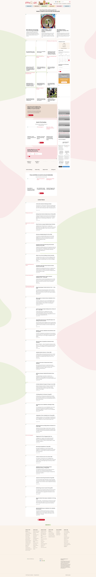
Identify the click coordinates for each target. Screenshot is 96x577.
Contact (60, 3)
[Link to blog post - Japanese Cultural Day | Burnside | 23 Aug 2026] (30, 481)
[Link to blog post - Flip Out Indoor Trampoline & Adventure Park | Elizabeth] (30, 344)
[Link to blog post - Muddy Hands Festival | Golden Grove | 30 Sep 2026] (30, 217)
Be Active (34, 533)
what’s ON (67, 6)
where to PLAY (44, 6)
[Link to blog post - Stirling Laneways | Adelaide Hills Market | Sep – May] (30, 376)
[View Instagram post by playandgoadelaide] (63, 149)
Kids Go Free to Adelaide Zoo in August (41, 52)
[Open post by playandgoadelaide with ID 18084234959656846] (61, 158)
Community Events (67, 532)
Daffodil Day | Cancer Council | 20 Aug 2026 (44, 487)
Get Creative (35, 539)
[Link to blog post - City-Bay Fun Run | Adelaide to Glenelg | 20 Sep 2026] (30, 407)
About (57, 3)
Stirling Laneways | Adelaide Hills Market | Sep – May (45, 374)
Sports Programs (35, 545)
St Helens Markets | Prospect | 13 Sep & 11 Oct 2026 (45, 384)
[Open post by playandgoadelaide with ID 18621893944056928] (67, 158)
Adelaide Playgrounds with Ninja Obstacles (50, 189)
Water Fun (42, 546)
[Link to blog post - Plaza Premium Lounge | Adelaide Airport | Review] (30, 227)
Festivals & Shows (66, 537)
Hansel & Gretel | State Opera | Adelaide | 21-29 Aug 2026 (46, 498)
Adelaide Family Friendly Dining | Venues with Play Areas (49, 138)
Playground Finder (43, 531)
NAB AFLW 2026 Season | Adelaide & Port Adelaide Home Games (45, 509)
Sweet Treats (58, 534)
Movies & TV (66, 539)
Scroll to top (48, 524)
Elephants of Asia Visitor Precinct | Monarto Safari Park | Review (41, 99)
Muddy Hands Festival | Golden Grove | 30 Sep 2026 (46, 214)
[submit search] (69, 2)
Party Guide (58, 531)
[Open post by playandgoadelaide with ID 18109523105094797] (67, 147)
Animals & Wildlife (51, 534)
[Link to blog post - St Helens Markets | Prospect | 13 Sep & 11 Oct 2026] (30, 387)
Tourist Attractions (51, 533)
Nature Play (42, 541)
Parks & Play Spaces (44, 543)
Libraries (42, 540)
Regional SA (27, 545)
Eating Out (53, 169)
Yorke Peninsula (28, 547)
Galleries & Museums (52, 536)
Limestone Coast (28, 542)
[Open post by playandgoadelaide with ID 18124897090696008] (61, 147)
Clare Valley (27, 536)
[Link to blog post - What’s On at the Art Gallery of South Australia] (30, 258)
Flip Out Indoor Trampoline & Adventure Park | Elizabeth (45, 342)
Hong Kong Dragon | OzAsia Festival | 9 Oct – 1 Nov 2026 (45, 288)
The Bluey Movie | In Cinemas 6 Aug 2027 (44, 394)
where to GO (29, 6)
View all (42, 142)
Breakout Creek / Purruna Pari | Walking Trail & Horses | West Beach (51, 100)
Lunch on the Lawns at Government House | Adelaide (44, 363)
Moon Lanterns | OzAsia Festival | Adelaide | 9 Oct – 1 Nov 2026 (46, 298)
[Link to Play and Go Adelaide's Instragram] (57, 2)
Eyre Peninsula (28, 539)
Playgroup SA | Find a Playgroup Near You (44, 436)
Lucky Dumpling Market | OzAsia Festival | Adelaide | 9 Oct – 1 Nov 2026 (44, 277)
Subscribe (68, 3)
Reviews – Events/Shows (51, 531)
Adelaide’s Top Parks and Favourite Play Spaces (41, 137)
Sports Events (66, 542)
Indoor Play (37, 169)
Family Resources (35, 538)
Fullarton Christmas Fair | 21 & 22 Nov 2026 (44, 456)
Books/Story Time (35, 534)
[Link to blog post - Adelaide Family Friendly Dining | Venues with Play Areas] (50, 131)
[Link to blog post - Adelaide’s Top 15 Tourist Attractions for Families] (31, 131)
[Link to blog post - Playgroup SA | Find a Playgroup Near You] (30, 439)
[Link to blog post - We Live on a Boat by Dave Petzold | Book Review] (52, 61)
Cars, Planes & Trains (52, 535)
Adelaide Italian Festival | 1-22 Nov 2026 (43, 352)
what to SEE (52, 6)
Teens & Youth (35, 547)
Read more (30, 115)
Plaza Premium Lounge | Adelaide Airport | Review (45, 224)
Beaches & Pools (43, 532)
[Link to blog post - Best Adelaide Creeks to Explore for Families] (41, 182)
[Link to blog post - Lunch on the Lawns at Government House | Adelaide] (30, 365)
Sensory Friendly (35, 542)
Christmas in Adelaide (66, 546)
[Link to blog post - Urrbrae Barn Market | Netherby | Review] (30, 207)
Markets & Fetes (66, 538)
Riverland (27, 546)
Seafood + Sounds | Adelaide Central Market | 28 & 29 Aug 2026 (45, 331)
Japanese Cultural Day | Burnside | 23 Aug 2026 (45, 477)
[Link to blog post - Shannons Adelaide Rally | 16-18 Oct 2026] (30, 237)
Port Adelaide (28, 544)
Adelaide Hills (28, 534)
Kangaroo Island (28, 541)
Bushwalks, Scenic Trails (43, 537)
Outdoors (42, 542)
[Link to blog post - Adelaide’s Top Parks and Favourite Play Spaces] (41, 131)
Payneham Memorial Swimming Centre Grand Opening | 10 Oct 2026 (45, 245)
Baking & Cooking (35, 532)
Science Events (66, 540)
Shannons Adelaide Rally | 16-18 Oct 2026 (44, 234)
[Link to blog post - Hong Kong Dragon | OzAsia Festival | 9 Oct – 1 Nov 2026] (30, 290)
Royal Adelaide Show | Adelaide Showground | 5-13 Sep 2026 (41, 84)
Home (55, 3)
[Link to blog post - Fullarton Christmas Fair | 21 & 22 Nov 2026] (30, 460)
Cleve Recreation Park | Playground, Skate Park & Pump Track (30, 99)
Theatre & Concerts (67, 543)
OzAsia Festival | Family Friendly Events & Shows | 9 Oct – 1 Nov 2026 (46, 309)
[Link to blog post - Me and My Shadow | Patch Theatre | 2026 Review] (52, 77)
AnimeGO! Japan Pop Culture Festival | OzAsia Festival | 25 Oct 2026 (45, 266)
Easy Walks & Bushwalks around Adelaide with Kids (31, 189)
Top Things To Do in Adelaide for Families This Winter (63, 30)
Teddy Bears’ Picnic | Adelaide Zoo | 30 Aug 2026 (45, 415)
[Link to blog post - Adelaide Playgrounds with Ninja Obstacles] (50, 182)
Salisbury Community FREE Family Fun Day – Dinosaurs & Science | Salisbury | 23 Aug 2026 (52, 52)
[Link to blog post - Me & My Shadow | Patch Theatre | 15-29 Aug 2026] (31, 46)
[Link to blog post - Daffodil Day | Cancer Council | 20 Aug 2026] (30, 491)
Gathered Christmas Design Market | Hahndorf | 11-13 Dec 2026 (46, 426)
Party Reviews (58, 533)
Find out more (64, 82)
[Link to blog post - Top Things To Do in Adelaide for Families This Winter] (63, 21)
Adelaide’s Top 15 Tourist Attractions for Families (31, 137)
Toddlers (34, 546)
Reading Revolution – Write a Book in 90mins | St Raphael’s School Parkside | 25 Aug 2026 (30, 84)
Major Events (45, 169)
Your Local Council (43, 547)
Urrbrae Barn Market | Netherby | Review (43, 203)
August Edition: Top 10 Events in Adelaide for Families (47, 30)
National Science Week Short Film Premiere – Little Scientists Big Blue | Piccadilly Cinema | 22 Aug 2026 (30, 69)
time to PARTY (59, 6)
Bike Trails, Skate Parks (43, 535)
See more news (41, 519)
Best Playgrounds (43, 533)
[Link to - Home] (29, 164)
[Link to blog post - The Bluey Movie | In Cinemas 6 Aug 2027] (30, 397)
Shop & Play (35, 544)
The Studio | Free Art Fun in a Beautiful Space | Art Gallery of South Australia (45, 320)
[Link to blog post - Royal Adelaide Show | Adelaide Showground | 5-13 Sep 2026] (41, 77)
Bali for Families (28, 550)
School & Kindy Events (67, 544)
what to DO (37, 6)
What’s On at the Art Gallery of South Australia (45, 255)
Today (64, 43)
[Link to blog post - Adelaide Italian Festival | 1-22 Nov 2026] (30, 355)
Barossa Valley (28, 535)
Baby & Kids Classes (36, 531)
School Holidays (29, 169)
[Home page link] (39, 2)
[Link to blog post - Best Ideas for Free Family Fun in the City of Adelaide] (33, 21)
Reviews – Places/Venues (28, 531)
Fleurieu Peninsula (28, 540)
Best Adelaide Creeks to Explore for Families (41, 189)
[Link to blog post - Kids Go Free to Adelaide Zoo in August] (41, 46)
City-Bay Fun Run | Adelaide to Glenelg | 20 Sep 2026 (45, 405)
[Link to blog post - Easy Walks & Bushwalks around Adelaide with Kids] (31, 182)
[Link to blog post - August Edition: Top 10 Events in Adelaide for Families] (48, 21)
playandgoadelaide (61, 145)
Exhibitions (65, 534)
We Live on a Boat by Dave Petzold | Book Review (51, 68)
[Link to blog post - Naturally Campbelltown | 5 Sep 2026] (30, 449)
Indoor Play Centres (44, 538)
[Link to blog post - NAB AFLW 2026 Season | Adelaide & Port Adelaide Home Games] (30, 511)
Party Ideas (58, 532)
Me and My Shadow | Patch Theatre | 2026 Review (51, 84)
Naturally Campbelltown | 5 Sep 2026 (43, 446)
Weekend (64, 46)
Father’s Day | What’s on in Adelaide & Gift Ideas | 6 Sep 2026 (41, 68)
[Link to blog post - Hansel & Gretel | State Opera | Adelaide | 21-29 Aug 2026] (30, 501)
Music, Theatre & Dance (35, 541)
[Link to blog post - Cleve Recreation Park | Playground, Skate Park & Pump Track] (31, 93)
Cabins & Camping (28, 533)
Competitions (64, 3)
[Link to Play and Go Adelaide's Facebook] (56, 2)
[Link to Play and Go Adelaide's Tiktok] (59, 2)
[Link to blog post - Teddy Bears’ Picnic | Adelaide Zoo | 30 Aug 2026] (30, 418)
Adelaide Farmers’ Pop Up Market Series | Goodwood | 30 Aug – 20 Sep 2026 (44, 467)
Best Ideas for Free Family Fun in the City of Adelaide (32, 30)
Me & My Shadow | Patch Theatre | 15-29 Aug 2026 (30, 52)
